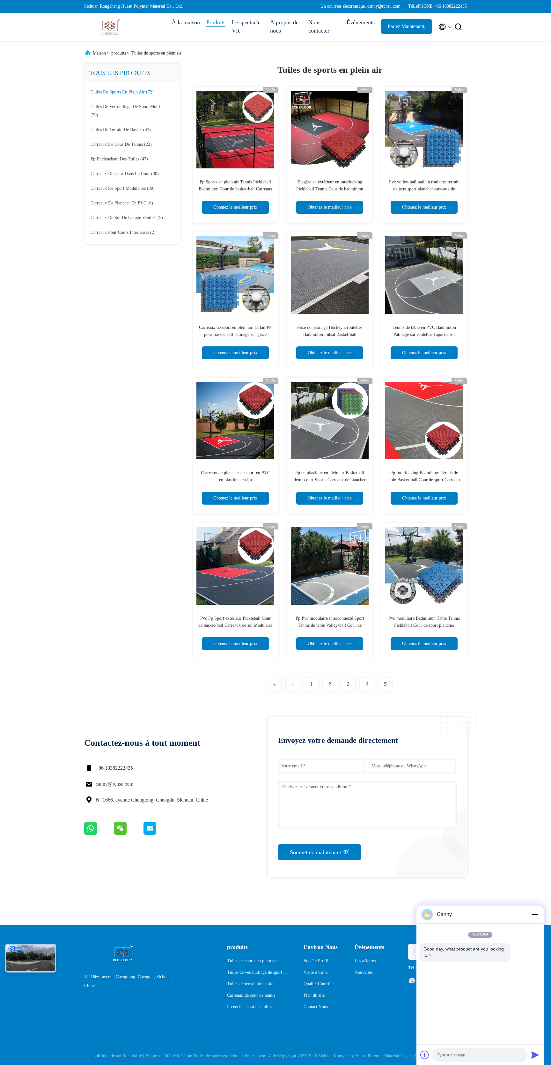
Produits (215, 22)
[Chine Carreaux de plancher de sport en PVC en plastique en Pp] (235, 420)
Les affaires (365, 960)
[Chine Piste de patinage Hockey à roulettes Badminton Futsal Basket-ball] (330, 275)
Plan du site (314, 995)
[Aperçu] (109, 26)
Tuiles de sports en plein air (156, 53)
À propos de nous (284, 26)
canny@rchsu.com (114, 784)
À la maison (186, 22)
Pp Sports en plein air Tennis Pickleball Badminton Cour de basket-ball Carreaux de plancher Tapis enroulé (235, 189)
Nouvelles (363, 972)
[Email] (157, 833)
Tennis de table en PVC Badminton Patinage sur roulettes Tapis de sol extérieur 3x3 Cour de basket (424, 334)
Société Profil (316, 960)
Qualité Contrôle (319, 983)
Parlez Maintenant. (406, 26)
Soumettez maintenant (316, 852)
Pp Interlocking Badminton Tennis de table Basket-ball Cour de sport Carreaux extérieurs (424, 479)
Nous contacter (318, 26)
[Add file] (424, 1055)
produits (118, 53)
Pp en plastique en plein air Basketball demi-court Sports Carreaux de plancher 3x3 (330, 479)
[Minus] (535, 914)
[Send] (535, 1055)
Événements (361, 22)
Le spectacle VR (246, 26)
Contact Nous (316, 1006)
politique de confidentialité (117, 1056)
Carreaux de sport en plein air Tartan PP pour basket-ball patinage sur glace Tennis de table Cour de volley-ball (235, 334)
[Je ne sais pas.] (99, 833)
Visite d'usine (315, 972)
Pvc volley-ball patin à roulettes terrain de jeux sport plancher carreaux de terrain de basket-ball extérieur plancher (424, 189)
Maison (99, 53)
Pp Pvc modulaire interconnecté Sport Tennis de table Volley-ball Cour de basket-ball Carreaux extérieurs (330, 625)
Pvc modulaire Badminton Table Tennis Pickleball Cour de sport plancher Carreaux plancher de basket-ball (424, 625)
